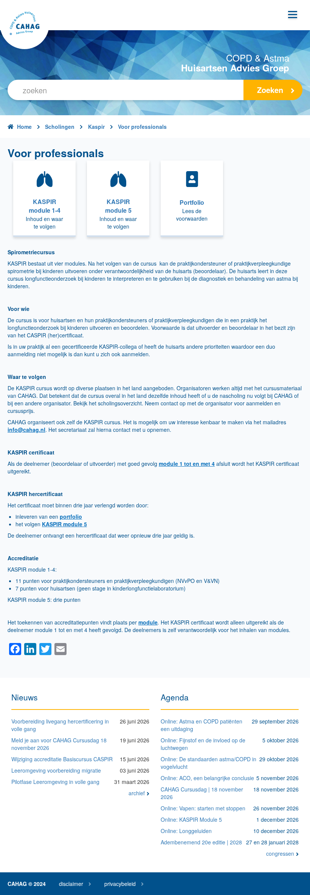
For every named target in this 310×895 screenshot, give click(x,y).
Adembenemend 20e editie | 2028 (201, 842)
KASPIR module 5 (118, 206)
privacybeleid (120, 883)
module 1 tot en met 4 (187, 463)
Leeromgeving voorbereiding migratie (56, 770)
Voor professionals (142, 126)
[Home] (24, 24)
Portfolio (192, 202)
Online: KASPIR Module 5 (191, 819)
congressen (280, 853)
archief (137, 793)
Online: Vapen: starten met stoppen (203, 808)
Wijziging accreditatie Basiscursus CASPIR (62, 759)
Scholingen (59, 126)
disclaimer (71, 883)
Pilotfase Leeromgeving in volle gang (55, 781)
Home (24, 126)
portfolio (71, 516)
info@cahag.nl (26, 429)
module (148, 622)
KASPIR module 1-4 (44, 206)
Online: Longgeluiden (186, 831)
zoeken (270, 89)
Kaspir (96, 126)
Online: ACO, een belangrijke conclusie (207, 778)
